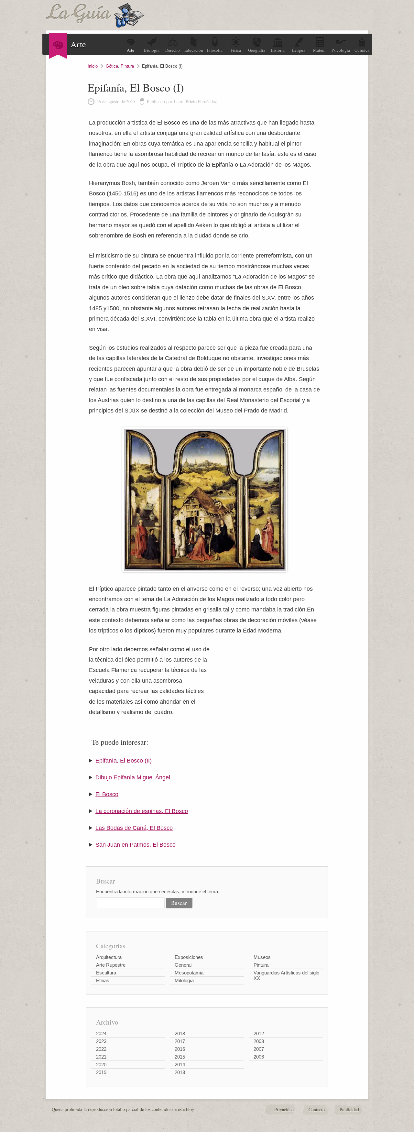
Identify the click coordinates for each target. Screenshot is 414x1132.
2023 (101, 1041)
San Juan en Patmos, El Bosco (135, 844)
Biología (151, 50)
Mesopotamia (189, 972)
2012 (259, 1033)
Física (236, 50)
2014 (180, 1064)
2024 (101, 1033)
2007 (259, 1049)
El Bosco (106, 794)
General (183, 965)
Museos (262, 957)
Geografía (256, 50)
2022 (101, 1049)
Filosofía (215, 50)
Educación (193, 50)
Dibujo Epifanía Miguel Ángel (132, 777)
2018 (180, 1033)
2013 (180, 1072)
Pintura (127, 66)
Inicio (93, 66)
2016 (180, 1049)
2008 (259, 1041)
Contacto (317, 1109)
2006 (259, 1057)
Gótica (112, 66)
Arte (130, 50)
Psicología (341, 50)
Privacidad (284, 1109)
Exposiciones (189, 957)
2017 (180, 1041)
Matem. (319, 50)
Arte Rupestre (110, 965)
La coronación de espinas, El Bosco (141, 811)
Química (361, 50)
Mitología (184, 980)
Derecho (172, 50)
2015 (180, 1057)
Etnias (102, 980)
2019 (101, 1072)
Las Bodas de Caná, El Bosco (134, 828)
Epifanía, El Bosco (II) (123, 760)
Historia (278, 50)
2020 (101, 1064)
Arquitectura (109, 957)
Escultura (106, 972)
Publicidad (349, 1109)
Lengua (298, 50)
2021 (101, 1057)
